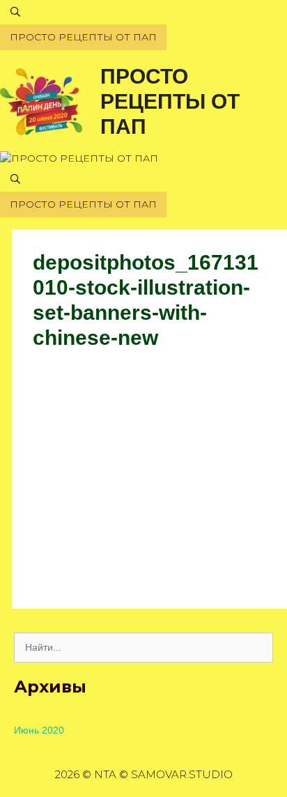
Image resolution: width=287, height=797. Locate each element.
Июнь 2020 (39, 730)
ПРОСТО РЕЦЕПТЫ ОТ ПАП (170, 101)
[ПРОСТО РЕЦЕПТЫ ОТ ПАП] (41, 100)
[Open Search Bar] (143, 12)
